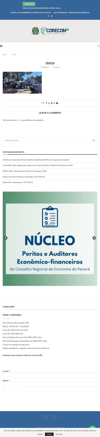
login (20, 120)
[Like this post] (43, 103)
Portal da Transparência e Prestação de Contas (31, 12)
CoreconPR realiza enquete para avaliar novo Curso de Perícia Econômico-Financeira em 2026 (38, 165)
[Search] (98, 46)
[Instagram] (51, 16)
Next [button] (94, 238)
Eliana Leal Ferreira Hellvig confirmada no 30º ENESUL (47, 8)
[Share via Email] (57, 103)
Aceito (49, 434)
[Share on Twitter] (49, 103)
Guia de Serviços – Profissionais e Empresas (71, 12)
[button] (37, 4)
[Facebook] (48, 16)
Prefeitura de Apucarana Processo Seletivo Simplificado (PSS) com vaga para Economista (36, 160)
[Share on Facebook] (46, 103)
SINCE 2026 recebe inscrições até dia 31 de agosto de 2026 (25, 171)
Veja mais (59, 434)
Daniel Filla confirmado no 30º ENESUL (18, 182)
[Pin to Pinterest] (51, 103)
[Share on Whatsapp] (54, 103)
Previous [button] (6, 238)
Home (5, 55)
